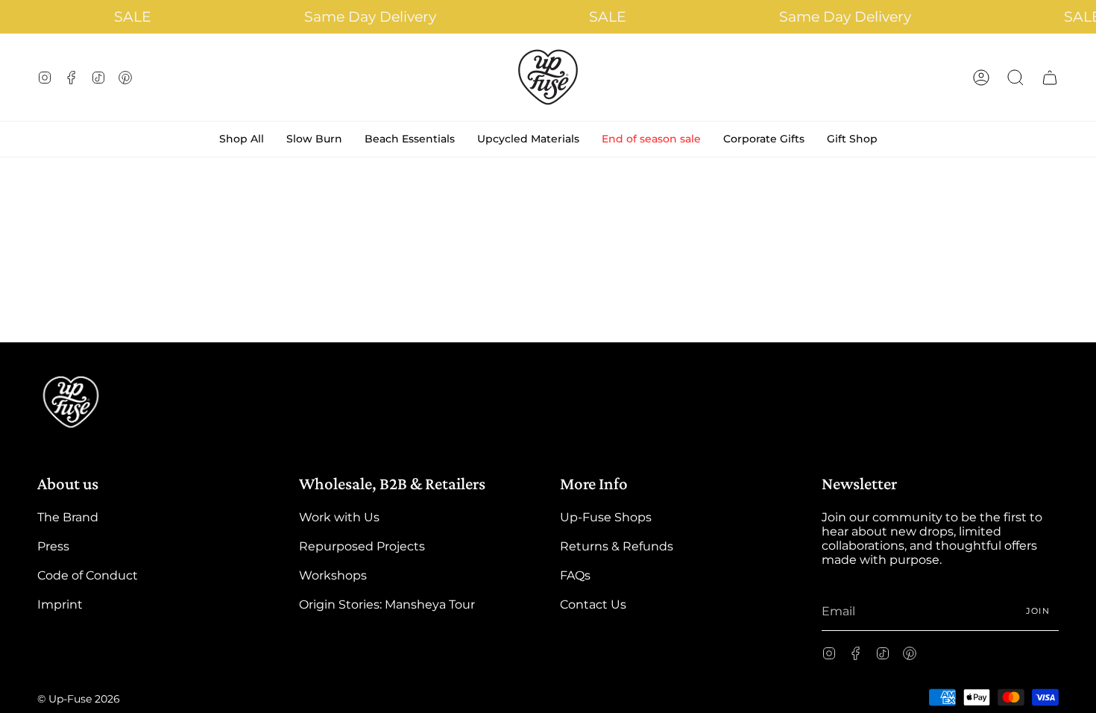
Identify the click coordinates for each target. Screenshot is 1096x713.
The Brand (67, 517)
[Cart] (1050, 77)
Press (53, 546)
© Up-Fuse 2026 (78, 699)
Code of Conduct (87, 575)
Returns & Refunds (616, 546)
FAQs (575, 575)
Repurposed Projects (362, 546)
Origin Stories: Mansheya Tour (387, 604)
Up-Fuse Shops (606, 517)
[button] (1015, 77)
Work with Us (339, 517)
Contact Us (593, 604)
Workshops (333, 575)
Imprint (60, 604)
